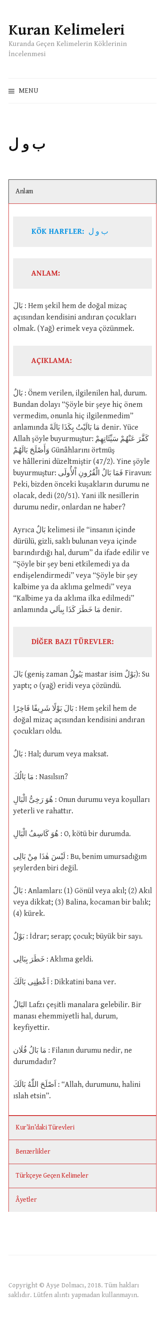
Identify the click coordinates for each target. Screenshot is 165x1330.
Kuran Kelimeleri (66, 30)
